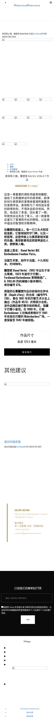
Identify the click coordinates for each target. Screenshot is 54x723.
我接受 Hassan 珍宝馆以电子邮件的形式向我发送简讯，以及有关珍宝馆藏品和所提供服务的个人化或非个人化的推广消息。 (26, 609)
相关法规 (29, 712)
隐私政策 (29, 716)
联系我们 (27, 351)
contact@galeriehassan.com (28, 533)
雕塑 (12, 167)
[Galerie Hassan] (20, 5)
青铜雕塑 (13, 169)
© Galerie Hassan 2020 (29, 709)
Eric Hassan (37, 33)
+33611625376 (22, 529)
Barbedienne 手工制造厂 (27, 186)
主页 (12, 164)
